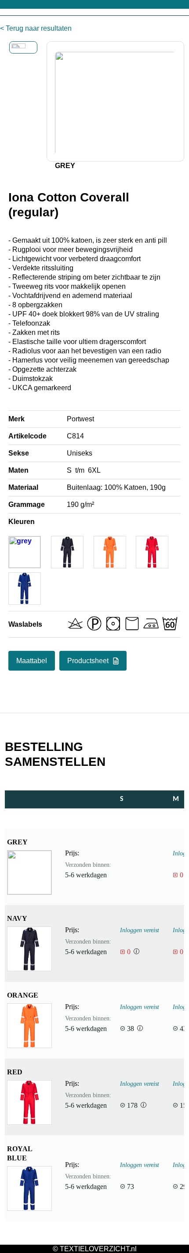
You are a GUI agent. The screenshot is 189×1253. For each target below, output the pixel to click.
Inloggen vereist (139, 929)
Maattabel (31, 660)
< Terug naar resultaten (36, 28)
